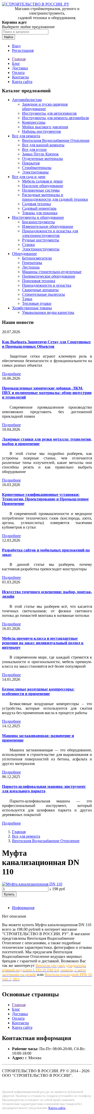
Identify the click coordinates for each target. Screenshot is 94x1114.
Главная (19, 59)
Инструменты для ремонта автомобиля (55, 118)
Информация (23, 908)
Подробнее (11, 374)
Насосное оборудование (42, 186)
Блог (16, 63)
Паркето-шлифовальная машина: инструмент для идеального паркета (44, 788)
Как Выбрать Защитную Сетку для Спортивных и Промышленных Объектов (46, 344)
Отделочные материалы (42, 158)
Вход (16, 46)
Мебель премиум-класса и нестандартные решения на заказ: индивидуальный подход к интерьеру (42, 643)
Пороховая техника (38, 281)
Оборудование (24, 253)
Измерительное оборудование (47, 226)
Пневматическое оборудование (48, 276)
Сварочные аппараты (40, 290)
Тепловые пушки (36, 303)
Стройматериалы (36, 167)
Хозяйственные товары (32, 308)
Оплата (18, 72)
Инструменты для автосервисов (49, 113)
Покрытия (31, 163)
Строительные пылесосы (43, 294)
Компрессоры (33, 122)
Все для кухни (34, 149)
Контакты (20, 77)
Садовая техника (36, 204)
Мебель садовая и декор (42, 181)
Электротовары (35, 172)
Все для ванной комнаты (43, 145)
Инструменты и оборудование (38, 217)
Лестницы (31, 267)
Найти (8, 37)
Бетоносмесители (37, 258)
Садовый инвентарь (39, 208)
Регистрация (23, 50)
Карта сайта (22, 81)
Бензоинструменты (38, 222)
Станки (28, 244)
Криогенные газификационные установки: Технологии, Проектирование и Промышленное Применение (45, 499)
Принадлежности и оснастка (46, 285)
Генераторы (32, 263)
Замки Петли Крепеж (40, 154)
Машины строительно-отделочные (51, 272)
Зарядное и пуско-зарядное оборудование (45, 106)
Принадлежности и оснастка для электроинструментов (50, 233)
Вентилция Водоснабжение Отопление (55, 140)
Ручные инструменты (40, 240)
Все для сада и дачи (28, 177)
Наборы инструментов (41, 131)
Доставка (20, 68)
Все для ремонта (26, 136)
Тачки (27, 299)
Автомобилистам (27, 100)
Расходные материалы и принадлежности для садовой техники (55, 197)
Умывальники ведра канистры (48, 312)
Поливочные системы (41, 190)
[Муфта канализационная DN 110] (32, 884)
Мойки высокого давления (45, 127)
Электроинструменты (40, 249)
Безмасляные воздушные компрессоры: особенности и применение (38, 691)
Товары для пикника (39, 213)
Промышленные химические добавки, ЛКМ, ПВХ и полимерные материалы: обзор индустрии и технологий (46, 392)
